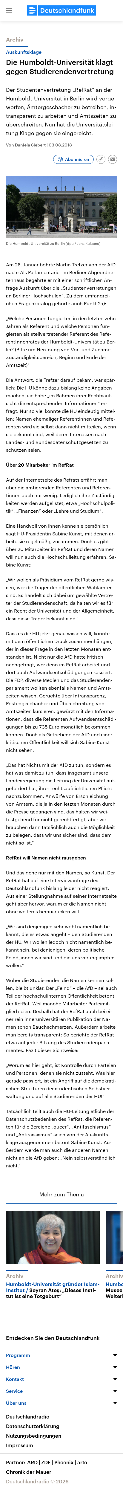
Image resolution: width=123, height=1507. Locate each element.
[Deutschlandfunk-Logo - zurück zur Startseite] (61, 10)
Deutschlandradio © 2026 (37, 1481)
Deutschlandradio (27, 1416)
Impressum (19, 1445)
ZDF (47, 1462)
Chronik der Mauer (28, 1472)
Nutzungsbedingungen (33, 1436)
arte (83, 1462)
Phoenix (65, 1462)
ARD (33, 1462)
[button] (9, 10)
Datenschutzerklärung (32, 1426)
